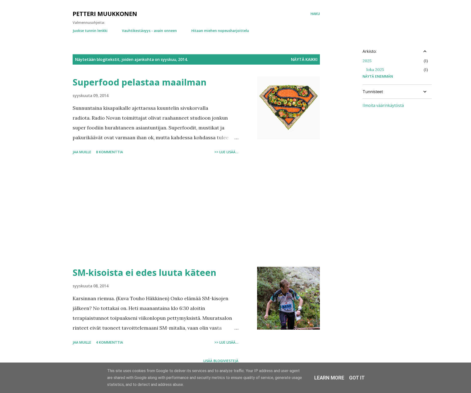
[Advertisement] (155, 211)
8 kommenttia (109, 152)
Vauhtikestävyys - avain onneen (149, 30)
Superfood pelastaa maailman (140, 82)
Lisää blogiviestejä (220, 360)
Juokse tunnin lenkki (90, 30)
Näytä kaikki (304, 59)
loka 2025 (375, 69)
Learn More (329, 378)
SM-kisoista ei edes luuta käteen (144, 273)
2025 (367, 60)
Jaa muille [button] (82, 152)
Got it (357, 378)
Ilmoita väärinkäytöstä (383, 105)
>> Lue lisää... (226, 152)
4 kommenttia (109, 342)
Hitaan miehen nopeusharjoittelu (220, 30)
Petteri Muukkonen (105, 14)
